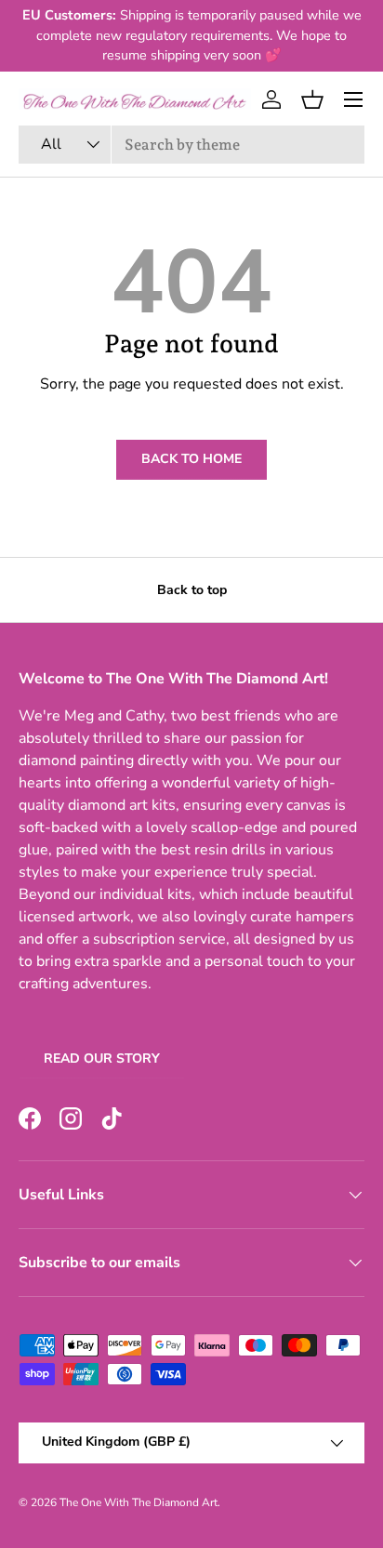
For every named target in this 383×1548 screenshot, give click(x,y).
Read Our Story (102, 1058)
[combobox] (191, 145)
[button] (312, 99)
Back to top (192, 590)
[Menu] (353, 99)
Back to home (191, 459)
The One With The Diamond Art (138, 1502)
